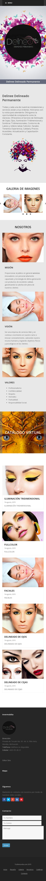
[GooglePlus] (13, 799)
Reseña (13, 869)
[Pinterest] (21, 799)
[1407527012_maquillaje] (13, 203)
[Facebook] (4, 799)
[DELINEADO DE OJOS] (23, 618)
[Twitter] (8, 799)
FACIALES (9, 590)
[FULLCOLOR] (23, 526)
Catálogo (39, 869)
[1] (33, 203)
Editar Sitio (6, 760)
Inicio (5, 869)
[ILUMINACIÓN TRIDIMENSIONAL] (23, 480)
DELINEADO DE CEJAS (16, 682)
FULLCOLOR (10, 544)
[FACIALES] (23, 572)
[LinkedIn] (17, 799)
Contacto (24, 873)
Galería (21, 869)
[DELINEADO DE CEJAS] (23, 664)
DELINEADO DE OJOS (15, 636)
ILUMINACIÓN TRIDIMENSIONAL (22, 498)
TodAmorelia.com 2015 (23, 864)
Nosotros (30, 869)
